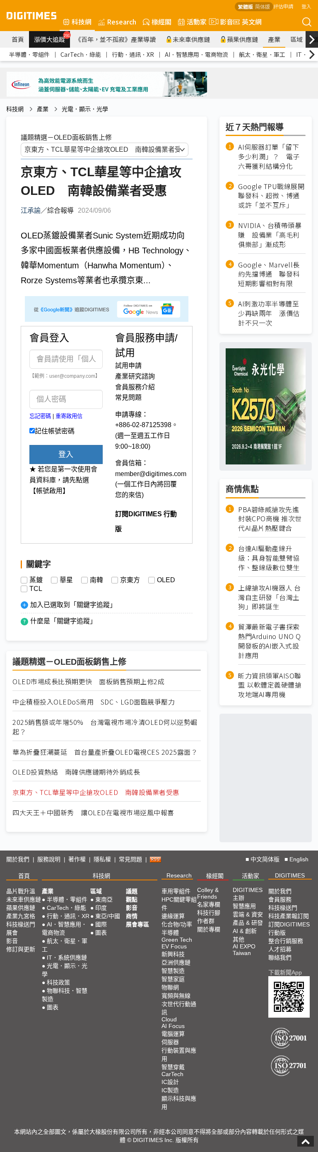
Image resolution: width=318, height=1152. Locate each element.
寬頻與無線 (175, 995)
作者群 (205, 921)
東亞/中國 (107, 916)
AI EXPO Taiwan (244, 949)
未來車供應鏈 (191, 39)
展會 (12, 932)
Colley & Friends (208, 893)
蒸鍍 (36, 580)
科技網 (82, 22)
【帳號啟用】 (49, 490)
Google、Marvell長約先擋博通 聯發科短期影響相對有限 (269, 274)
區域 (296, 39)
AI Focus (173, 1026)
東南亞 (104, 899)
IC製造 (170, 1090)
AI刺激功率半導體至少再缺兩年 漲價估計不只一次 (269, 313)
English (298, 859)
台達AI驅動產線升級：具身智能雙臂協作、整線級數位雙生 (269, 558)
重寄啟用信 (68, 416)
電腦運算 (173, 1033)
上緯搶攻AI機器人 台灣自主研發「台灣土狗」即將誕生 (269, 597)
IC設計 (170, 1082)
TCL (35, 589)
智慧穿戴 (173, 1067)
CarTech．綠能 (80, 54)
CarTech (172, 1074)
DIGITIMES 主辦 (248, 894)
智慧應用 (244, 906)
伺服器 (170, 1042)
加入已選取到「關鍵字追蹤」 (73, 604)
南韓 (96, 580)
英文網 (252, 22)
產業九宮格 (20, 916)
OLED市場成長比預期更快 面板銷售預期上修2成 (88, 681)
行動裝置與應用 (178, 1054)
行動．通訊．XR (133, 54)
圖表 (52, 1007)
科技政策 (58, 982)
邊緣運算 (173, 916)
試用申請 (128, 365)
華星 (66, 580)
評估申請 (283, 6)
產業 (274, 39)
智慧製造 (173, 970)
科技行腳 (208, 912)
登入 (306, 6)
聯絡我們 (280, 957)
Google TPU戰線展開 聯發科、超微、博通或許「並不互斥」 (272, 196)
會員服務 (280, 899)
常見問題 (128, 397)
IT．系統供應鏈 (67, 957)
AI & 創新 (245, 931)
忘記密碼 (40, 416)
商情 (131, 916)
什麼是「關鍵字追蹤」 (63, 621)
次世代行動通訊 (178, 1008)
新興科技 (173, 954)
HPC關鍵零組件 (179, 903)
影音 (223, 22)
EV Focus (174, 946)
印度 (101, 907)
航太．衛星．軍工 (262, 54)
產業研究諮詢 (135, 376)
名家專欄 (208, 904)
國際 (101, 924)
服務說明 (48, 859)
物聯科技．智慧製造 (64, 994)
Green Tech (176, 939)
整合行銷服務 (285, 941)
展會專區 (137, 924)
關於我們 (17, 859)
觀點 (131, 899)
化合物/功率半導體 (176, 928)
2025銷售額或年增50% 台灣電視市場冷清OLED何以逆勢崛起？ (105, 726)
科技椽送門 (20, 924)
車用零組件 (175, 891)
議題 (131, 891)
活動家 (197, 22)
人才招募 (280, 949)
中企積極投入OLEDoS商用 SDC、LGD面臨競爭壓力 (93, 702)
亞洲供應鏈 (175, 962)
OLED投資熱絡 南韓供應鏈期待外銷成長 (76, 772)
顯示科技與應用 (178, 1102)
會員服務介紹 (135, 387)
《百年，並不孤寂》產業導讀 (115, 39)
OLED (166, 580)
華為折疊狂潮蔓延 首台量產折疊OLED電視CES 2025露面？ (105, 752)
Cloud (169, 1019)
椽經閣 (161, 22)
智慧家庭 (173, 979)
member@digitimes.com (150, 473)
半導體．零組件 (29, 54)
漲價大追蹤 (52, 38)
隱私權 (102, 859)
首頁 (18, 39)
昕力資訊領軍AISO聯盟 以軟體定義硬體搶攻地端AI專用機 (269, 685)
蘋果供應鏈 (242, 39)
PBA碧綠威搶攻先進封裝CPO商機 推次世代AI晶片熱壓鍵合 (270, 519)
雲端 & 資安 (248, 914)
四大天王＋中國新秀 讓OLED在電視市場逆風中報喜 (93, 812)
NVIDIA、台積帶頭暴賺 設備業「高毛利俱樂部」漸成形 (269, 235)
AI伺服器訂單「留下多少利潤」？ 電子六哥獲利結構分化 (269, 156)
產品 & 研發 (248, 922)
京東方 (130, 580)
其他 (238, 939)
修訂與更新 (20, 949)
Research (121, 22)
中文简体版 (265, 859)
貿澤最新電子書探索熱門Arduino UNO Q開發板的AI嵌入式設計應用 (269, 641)
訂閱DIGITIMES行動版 (289, 928)
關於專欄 (208, 929)
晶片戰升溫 (20, 891)
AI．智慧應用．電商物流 (196, 54)
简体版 (262, 6)
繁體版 (245, 6)
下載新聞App (285, 972)
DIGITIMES (290, 875)
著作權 (77, 859)
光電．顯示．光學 (85, 109)
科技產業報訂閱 (288, 916)
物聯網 (170, 987)
